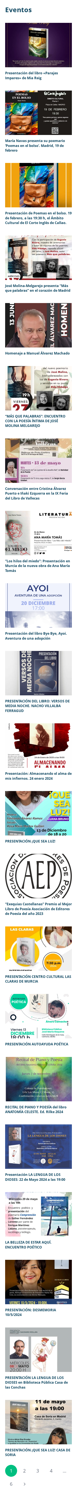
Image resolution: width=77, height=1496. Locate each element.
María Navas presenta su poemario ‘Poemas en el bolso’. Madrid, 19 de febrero (35, 145)
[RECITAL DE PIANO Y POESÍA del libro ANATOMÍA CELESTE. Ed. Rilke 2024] (38, 1079)
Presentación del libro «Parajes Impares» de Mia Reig (31, 75)
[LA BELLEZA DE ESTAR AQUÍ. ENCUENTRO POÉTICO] (38, 1214)
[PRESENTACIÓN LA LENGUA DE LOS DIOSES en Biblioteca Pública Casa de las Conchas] (38, 1349)
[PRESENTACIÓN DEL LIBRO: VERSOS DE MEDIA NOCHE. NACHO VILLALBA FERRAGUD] (38, 673)
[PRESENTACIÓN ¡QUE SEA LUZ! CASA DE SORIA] (38, 1422)
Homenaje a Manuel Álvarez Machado (37, 353)
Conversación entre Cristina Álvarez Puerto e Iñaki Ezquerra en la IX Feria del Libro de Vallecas (36, 493)
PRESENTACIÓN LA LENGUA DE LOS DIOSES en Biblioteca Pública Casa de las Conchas (36, 1382)
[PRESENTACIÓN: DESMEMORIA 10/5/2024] (38, 1282)
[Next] (24, 1484)
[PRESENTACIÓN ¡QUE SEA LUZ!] (38, 813)
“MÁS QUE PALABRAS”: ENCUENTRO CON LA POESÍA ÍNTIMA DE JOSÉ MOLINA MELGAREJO (35, 421)
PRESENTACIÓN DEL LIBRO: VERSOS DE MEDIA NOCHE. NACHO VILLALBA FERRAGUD (37, 706)
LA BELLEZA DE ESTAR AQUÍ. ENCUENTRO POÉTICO (28, 1244)
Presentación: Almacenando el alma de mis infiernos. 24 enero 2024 (38, 776)
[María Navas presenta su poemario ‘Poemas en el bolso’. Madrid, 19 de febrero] (38, 113)
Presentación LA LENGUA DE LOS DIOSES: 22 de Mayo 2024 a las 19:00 (35, 1177)
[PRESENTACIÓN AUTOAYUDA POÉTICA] (38, 1016)
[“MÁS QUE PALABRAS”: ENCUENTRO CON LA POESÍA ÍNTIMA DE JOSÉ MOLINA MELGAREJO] (38, 388)
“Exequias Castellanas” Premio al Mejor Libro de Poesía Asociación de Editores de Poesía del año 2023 (38, 909)
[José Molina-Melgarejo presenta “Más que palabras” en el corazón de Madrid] (38, 258)
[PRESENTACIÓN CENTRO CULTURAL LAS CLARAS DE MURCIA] (38, 948)
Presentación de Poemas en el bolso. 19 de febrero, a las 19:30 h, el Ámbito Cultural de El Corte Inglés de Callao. (38, 218)
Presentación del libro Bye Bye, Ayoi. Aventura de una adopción (36, 635)
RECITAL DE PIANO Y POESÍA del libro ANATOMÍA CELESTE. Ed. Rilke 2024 (36, 1109)
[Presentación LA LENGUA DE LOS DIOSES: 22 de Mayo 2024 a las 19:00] (38, 1146)
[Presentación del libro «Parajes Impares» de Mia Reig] (38, 45)
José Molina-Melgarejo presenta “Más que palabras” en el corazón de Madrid (37, 288)
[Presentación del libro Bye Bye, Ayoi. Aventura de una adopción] (38, 605)
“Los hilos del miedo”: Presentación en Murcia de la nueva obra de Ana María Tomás (37, 566)
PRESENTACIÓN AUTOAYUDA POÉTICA (36, 1044)
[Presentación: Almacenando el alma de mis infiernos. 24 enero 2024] (38, 745)
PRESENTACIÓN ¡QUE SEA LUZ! (30, 841)
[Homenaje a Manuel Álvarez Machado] (38, 325)
